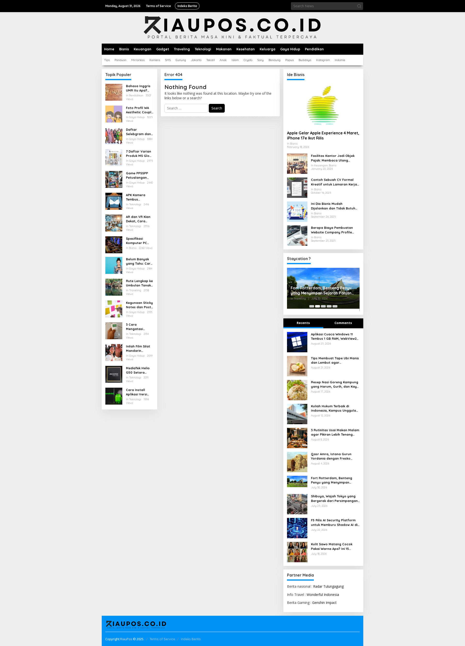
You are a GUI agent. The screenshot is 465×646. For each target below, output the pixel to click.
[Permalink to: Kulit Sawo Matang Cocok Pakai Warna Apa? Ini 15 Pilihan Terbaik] (297, 551)
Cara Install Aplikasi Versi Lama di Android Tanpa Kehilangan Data (139, 392)
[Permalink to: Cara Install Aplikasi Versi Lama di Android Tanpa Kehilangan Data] (113, 395)
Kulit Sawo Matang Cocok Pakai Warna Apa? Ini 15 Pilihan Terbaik (331, 546)
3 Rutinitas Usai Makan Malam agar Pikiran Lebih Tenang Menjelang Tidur (335, 432)
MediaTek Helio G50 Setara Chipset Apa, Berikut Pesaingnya (138, 370)
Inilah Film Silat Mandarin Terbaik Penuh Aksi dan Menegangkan (138, 348)
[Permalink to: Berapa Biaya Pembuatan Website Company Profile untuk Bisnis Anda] (297, 235)
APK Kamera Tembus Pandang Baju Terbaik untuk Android (137, 197)
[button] (359, 6)
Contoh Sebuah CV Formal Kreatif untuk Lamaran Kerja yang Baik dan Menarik (334, 182)
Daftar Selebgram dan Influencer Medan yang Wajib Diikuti (138, 132)
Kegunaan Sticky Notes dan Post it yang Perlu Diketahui (139, 305)
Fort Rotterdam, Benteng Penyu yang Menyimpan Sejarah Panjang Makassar (322, 290)
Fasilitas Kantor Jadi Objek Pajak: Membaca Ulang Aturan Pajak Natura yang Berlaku (333, 158)
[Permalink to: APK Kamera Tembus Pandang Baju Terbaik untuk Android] (113, 201)
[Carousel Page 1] (311, 306)
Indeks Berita (191, 639)
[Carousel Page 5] (335, 306)
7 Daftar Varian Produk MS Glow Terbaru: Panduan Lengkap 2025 (139, 153)
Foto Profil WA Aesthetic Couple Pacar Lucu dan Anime (139, 110)
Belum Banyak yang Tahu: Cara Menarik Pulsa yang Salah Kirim (139, 261)
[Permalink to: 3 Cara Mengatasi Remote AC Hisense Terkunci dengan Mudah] (113, 330)
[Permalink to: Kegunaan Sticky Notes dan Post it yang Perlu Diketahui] (113, 308)
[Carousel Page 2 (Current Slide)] (317, 306)
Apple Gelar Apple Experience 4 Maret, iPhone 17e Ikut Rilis (323, 135)
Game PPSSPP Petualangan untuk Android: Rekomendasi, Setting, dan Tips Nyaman (139, 175)
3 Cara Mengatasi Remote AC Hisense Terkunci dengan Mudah (139, 327)
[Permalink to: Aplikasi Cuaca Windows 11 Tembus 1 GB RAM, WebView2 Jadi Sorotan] (297, 341)
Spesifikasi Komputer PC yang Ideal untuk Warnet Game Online (139, 241)
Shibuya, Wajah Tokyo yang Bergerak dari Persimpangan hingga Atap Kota (334, 498)
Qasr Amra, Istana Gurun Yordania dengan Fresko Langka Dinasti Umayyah (331, 456)
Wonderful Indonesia (323, 594)
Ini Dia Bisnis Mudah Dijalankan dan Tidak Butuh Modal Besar (333, 206)
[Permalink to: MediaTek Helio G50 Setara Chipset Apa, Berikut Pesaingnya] (113, 374)
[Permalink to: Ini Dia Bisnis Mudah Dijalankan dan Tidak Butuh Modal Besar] (297, 211)
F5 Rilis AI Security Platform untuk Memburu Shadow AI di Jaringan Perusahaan (334, 522)
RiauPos (126, 639)
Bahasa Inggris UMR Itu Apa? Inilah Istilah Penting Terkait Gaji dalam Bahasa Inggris (138, 88)
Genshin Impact (324, 602)
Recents (303, 323)
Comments (343, 323)
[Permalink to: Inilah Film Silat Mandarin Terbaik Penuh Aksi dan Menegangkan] (113, 352)
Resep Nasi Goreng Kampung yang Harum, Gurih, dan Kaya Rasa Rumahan (335, 384)
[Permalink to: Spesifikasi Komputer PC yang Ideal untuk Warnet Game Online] (113, 244)
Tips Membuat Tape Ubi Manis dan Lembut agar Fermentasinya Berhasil (335, 360)
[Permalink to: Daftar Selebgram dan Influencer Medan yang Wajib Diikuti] (113, 135)
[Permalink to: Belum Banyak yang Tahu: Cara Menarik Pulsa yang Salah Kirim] (113, 265)
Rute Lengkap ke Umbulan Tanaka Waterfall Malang (139, 283)
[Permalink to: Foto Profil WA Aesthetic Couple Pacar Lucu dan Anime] (113, 113)
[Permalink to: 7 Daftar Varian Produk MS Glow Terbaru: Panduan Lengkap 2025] (113, 157)
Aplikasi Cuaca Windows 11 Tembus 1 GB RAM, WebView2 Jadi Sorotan (333, 336)
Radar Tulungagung (328, 586)
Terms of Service (162, 639)
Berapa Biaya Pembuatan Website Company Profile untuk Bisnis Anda (332, 230)
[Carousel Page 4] (329, 306)
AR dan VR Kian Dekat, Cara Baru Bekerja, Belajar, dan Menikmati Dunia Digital (139, 219)
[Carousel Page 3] (323, 306)
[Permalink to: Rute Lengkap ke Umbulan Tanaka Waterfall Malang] (113, 287)
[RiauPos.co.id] (232, 27)
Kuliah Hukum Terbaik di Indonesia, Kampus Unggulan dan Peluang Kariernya (334, 408)
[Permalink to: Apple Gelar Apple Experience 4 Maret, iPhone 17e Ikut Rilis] (323, 105)
